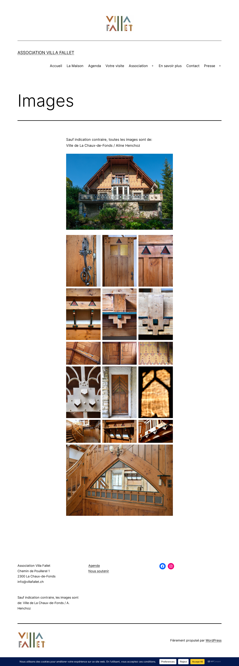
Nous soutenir (98, 571)
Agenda (94, 66)
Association (138, 66)
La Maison (75, 66)
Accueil (56, 66)
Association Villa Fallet (45, 52)
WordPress (214, 640)
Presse (209, 66)
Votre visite (115, 66)
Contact (192, 66)
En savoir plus (170, 66)
